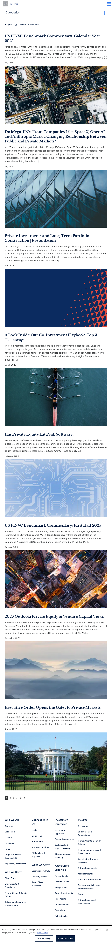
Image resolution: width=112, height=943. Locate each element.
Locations (9, 843)
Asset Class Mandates (37, 884)
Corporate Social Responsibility (13, 856)
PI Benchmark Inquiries (38, 854)
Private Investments (64, 839)
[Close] (107, 930)
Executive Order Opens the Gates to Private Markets (53, 707)
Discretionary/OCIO (41, 870)
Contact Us (37, 835)
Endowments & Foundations (12, 885)
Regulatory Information (16, 863)
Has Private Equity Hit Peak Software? (39, 434)
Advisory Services (40, 876)
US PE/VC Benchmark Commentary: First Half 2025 (53, 525)
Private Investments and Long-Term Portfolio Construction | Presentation (47, 238)
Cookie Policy (42, 932)
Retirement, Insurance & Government (15, 904)
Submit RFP (37, 841)
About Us (9, 826)
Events (81, 894)
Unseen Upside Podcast (89, 879)
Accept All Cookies (65, 938)
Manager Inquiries (40, 847)
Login (34, 830)
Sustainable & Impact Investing (63, 846)
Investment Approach (60, 832)
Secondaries (61, 910)
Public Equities (62, 915)
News (7, 848)
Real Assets (60, 898)
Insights (8, 24)
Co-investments (62, 904)
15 (20, 798)
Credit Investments (64, 893)
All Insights (83, 826)
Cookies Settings (44, 938)
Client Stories (11, 878)
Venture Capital (62, 881)
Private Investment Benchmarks (87, 901)
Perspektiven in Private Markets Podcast (89, 887)
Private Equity (61, 875)
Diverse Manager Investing (63, 856)
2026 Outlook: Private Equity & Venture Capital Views (54, 616)
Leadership (10, 831)
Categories (13, 12)
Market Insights (85, 873)
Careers (8, 837)
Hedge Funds (61, 887)
